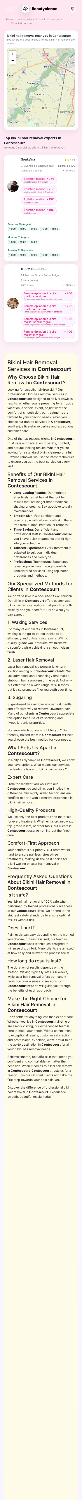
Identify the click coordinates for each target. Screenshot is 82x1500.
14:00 (34, 229)
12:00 (23, 229)
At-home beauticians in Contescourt (40, 19)
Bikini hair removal (22, 23)
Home (9, 19)
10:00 (12, 229)
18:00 (55, 229)
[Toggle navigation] (10, 9)
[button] (12, 54)
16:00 (45, 229)
